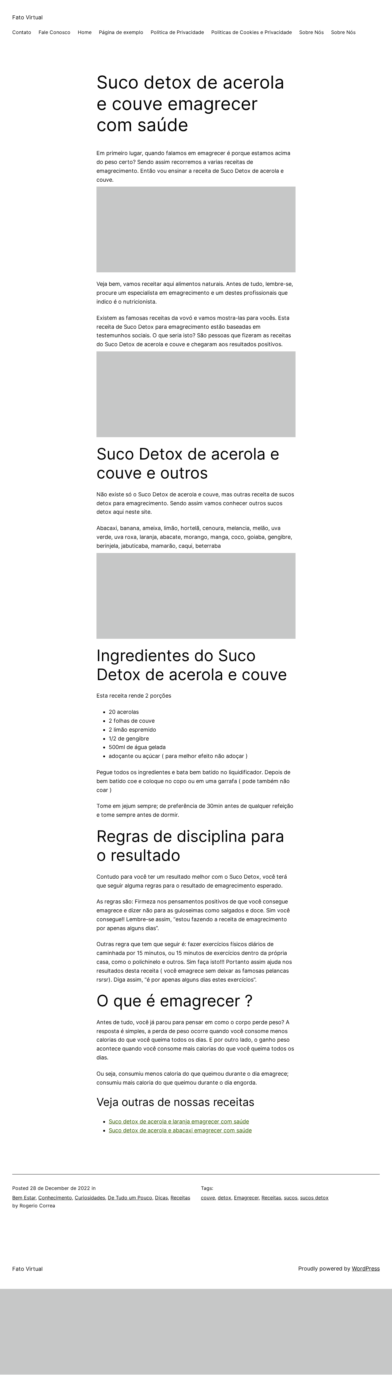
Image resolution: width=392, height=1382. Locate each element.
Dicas (161, 1198)
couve (208, 1198)
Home (85, 32)
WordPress (366, 1268)
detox (224, 1198)
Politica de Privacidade (177, 32)
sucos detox (314, 1198)
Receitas (180, 1198)
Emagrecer (246, 1198)
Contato (21, 32)
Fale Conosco (54, 32)
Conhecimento (55, 1198)
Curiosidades (90, 1198)
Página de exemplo (121, 32)
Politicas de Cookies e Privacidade (251, 32)
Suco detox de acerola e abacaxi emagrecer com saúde (180, 1130)
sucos (290, 1198)
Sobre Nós (311, 32)
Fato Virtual (27, 17)
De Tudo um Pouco (130, 1198)
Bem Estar (24, 1198)
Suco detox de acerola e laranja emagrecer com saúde (179, 1121)
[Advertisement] (196, 229)
